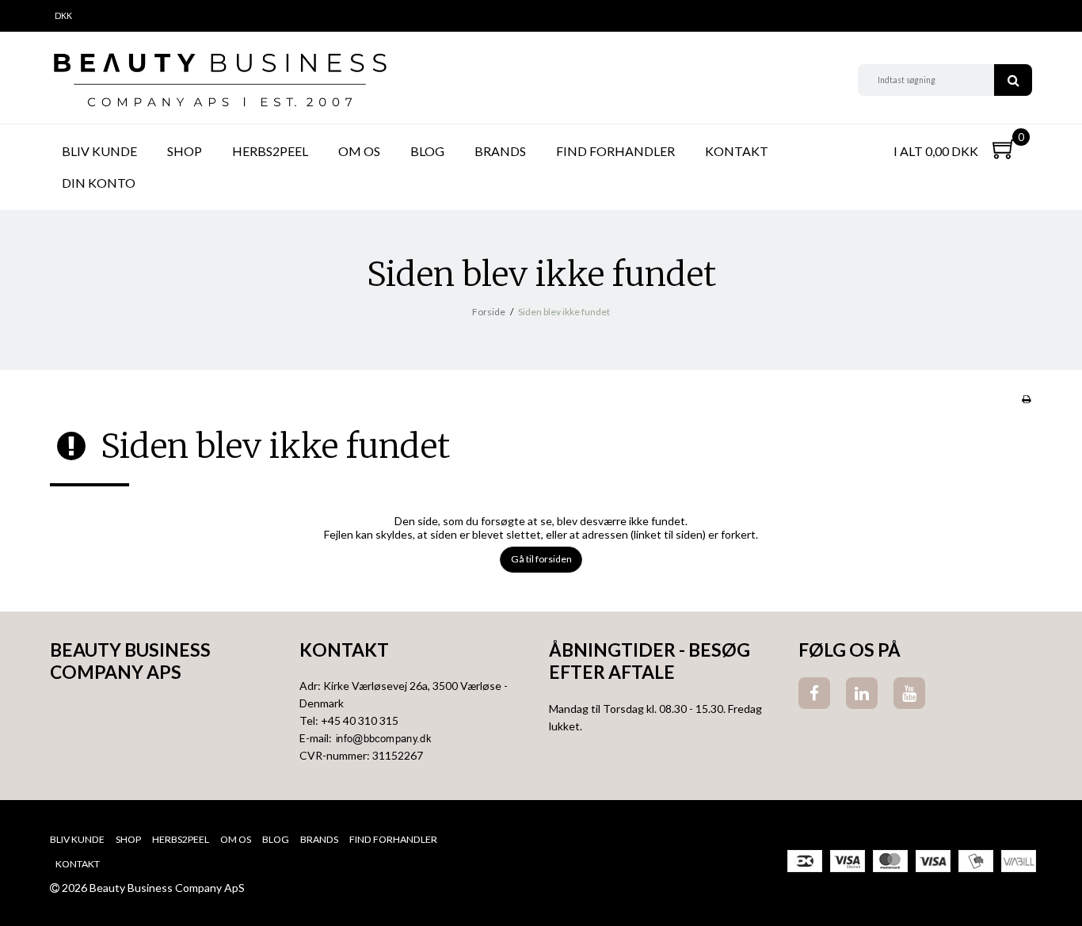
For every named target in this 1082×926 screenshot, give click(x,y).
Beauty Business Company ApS (130, 661)
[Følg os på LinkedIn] (862, 693)
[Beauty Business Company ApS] (219, 80)
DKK (63, 16)
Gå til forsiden (541, 559)
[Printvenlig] (1026, 399)
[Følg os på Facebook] (814, 693)
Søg (1013, 80)
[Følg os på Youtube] (909, 693)
